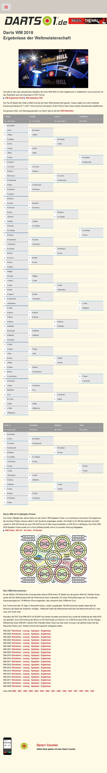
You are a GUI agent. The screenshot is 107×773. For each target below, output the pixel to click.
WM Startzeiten (67, 110)
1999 (64, 691)
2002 (47, 691)
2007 (20, 691)
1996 (81, 691)
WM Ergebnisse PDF (14, 98)
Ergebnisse (46, 630)
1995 (86, 691)
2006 (25, 691)
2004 (36, 691)
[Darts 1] (36, 26)
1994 (92, 691)
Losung (26, 630)
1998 (70, 691)
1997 (75, 691)
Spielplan (35, 630)
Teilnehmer (16, 630)
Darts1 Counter (47, 745)
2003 (42, 691)
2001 (53, 691)
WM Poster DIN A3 (13, 530)
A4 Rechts (37, 530)
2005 (31, 691)
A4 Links (27, 530)
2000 (59, 691)
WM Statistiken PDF (34, 98)
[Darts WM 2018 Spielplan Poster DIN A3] (53, 559)
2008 (14, 691)
